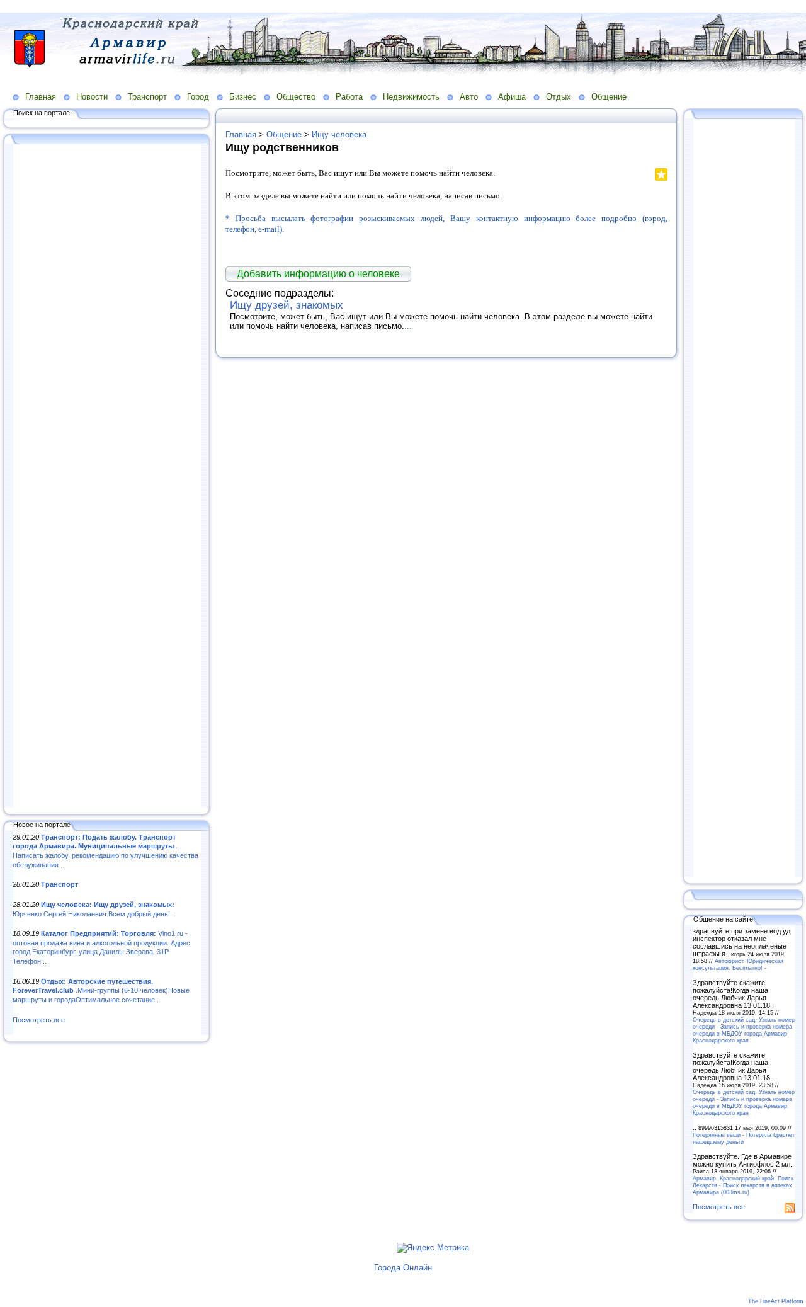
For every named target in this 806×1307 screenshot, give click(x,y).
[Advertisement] (107, 477)
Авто (469, 96)
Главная (40, 96)
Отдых (558, 96)
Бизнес (242, 96)
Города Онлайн (403, 1267)
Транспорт (147, 96)
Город (198, 96)
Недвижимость (411, 96)
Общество (295, 96)
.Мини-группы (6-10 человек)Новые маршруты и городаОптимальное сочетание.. (101, 990)
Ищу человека (339, 134)
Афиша (512, 96)
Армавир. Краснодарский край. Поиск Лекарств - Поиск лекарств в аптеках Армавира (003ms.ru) (743, 1185)
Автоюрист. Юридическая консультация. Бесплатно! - (738, 964)
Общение (609, 96)
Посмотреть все (39, 1020)
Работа (349, 96)
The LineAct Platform (775, 1301)
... (408, 326)
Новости (92, 96)
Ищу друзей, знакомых (286, 305)
